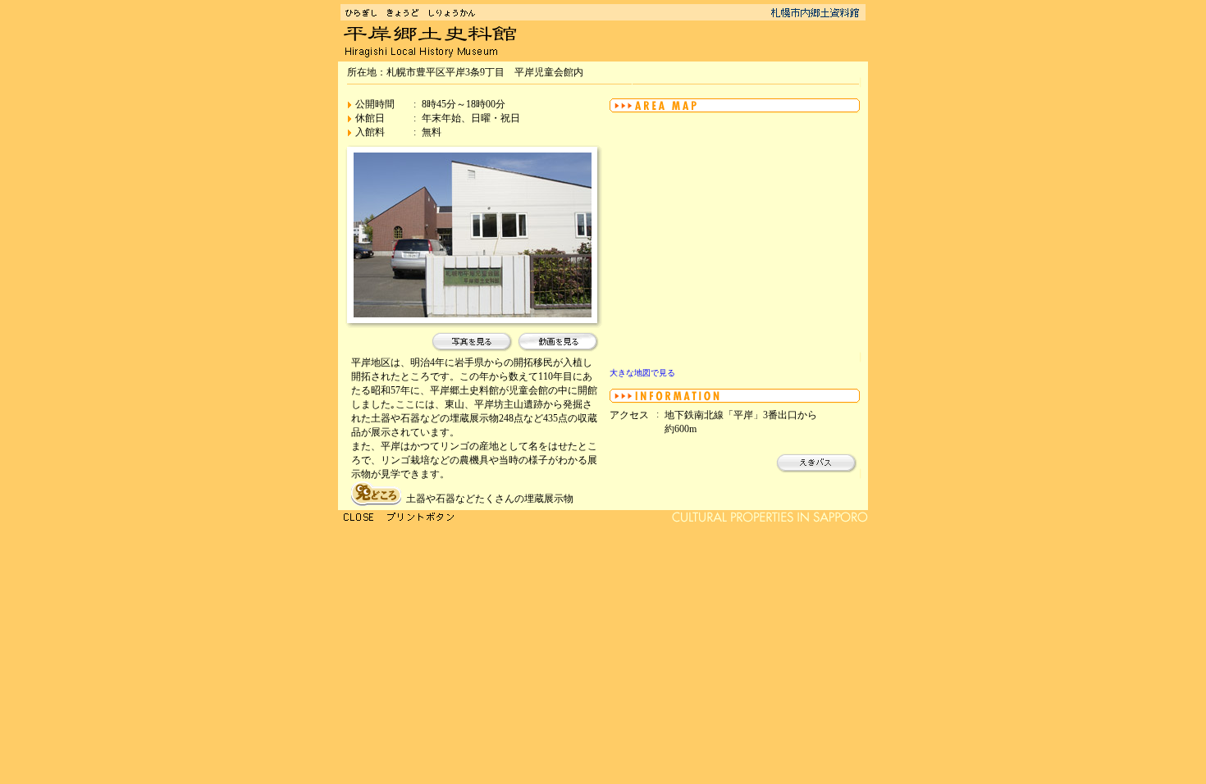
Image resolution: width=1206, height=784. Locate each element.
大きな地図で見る (642, 372)
